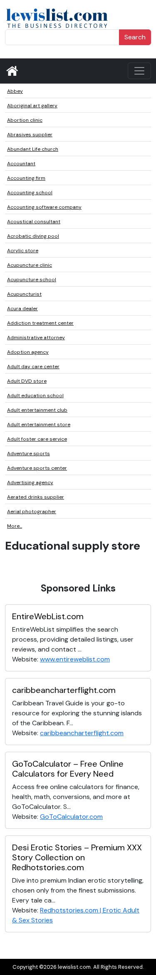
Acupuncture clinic (29, 265)
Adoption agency (28, 352)
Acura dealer (22, 308)
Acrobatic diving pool (33, 236)
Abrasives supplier (29, 134)
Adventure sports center (37, 468)
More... (14, 526)
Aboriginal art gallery (32, 105)
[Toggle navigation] (139, 71)
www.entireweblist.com (75, 659)
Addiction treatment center (40, 323)
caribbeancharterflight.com (64, 690)
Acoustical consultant (33, 221)
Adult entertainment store (38, 424)
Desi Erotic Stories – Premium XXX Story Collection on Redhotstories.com (77, 857)
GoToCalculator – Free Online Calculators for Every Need (68, 769)
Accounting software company (44, 207)
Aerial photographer (31, 511)
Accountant (21, 163)
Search (135, 37)
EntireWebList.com (48, 616)
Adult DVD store (27, 381)
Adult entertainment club (37, 410)
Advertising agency (30, 482)
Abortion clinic (24, 120)
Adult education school (35, 395)
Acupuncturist (24, 294)
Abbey (15, 91)
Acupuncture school (31, 279)
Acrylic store (22, 250)
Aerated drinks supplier (35, 497)
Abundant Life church (32, 149)
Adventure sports (28, 453)
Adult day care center (33, 366)
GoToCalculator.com (71, 816)
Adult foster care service (37, 439)
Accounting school (29, 192)
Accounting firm (26, 178)
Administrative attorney (36, 337)
